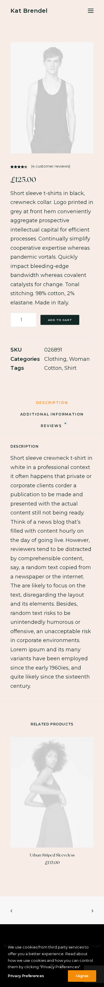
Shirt (70, 368)
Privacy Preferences (26, 976)
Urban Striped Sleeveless (52, 854)
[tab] (52, 405)
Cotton (53, 368)
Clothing (55, 359)
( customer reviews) (50, 166)
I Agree (82, 976)
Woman (79, 359)
